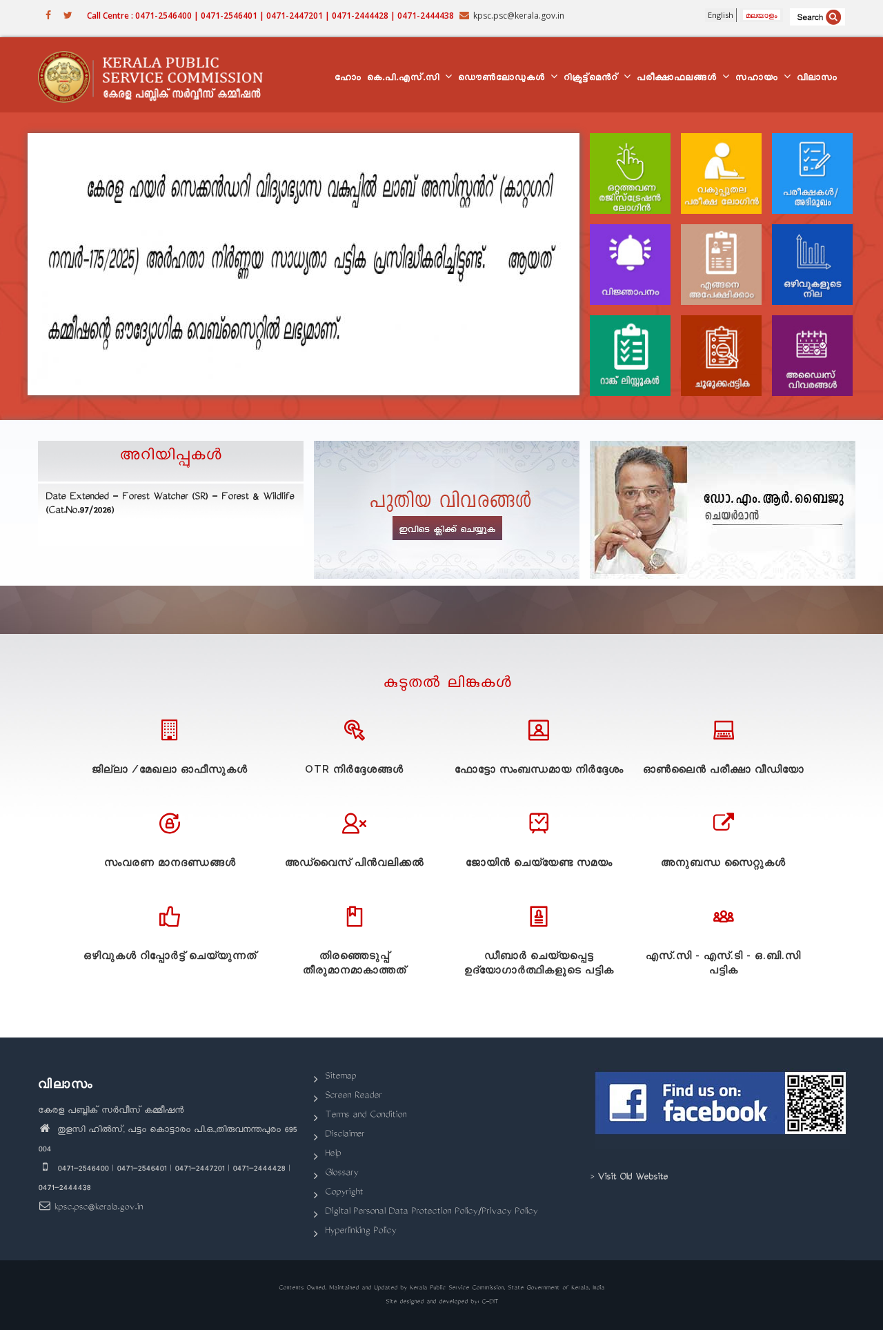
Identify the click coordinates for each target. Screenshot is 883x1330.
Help (333, 1154)
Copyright (344, 1193)
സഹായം (758, 79)
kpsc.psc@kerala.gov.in (98, 1208)
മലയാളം (761, 15)
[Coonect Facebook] (722, 1108)
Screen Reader (353, 1096)
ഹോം (348, 79)
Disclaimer (344, 1135)
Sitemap (340, 1077)
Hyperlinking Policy (360, 1231)
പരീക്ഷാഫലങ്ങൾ (679, 79)
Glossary (341, 1173)
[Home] (157, 75)
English (720, 15)
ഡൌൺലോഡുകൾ (503, 79)
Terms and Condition (365, 1115)
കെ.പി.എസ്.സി (405, 79)
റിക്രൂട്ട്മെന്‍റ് (593, 79)
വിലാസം (817, 79)
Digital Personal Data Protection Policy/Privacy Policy (431, 1212)
